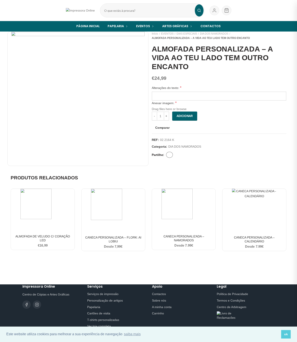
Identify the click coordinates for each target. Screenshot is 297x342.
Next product (284, 36)
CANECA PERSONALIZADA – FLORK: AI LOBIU (113, 239)
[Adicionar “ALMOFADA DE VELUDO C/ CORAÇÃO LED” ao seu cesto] (71, 196)
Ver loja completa (99, 326)
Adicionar (185, 116)
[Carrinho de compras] (226, 10)
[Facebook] (169, 155)
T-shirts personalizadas (103, 320)
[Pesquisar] (199, 10)
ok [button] (286, 334)
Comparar (162, 127)
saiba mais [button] (132, 334)
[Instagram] (37, 304)
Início (155, 33)
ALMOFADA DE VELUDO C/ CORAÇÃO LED (42, 238)
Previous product (275, 36)
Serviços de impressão (102, 294)
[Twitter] (176, 155)
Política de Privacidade (232, 294)
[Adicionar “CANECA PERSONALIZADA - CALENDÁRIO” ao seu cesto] (282, 196)
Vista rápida (71, 205)
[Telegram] (185, 155)
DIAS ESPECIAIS (187, 33)
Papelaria (93, 307)
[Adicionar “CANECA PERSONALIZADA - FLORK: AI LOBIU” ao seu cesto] (141, 196)
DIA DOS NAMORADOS (214, 33)
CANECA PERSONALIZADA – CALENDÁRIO (254, 239)
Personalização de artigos (105, 300)
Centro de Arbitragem (231, 307)
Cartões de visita (98, 313)
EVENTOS (167, 33)
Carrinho (158, 313)
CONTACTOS (210, 26)
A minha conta (162, 307)
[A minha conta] (214, 10)
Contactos (159, 294)
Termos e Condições (231, 300)
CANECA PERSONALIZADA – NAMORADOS (184, 238)
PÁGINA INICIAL (88, 26)
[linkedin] (182, 155)
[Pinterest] (179, 155)
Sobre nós (159, 300)
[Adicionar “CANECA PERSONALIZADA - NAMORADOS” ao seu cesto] (212, 196)
